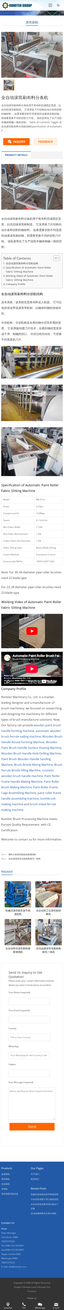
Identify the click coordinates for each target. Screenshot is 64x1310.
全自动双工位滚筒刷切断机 (48, 912)
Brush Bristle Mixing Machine (33, 765)
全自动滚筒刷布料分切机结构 (22, 263)
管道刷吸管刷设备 (9, 1193)
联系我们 (35, 1179)
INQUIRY (19, 142)
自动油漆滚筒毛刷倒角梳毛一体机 (25, 858)
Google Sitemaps (22, 1287)
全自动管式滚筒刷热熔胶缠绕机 (18, 950)
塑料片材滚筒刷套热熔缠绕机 (22, 854)
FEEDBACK (45, 142)
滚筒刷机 (32, 22)
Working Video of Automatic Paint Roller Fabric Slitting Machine (29, 278)
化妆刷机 (5, 1183)
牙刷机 (4, 1188)
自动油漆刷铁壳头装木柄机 (43, 1213)
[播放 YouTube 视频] (32, 631)
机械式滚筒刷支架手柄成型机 (18, 912)
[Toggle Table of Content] (55, 258)
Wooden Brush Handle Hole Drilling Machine (31, 753)
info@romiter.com (17, 1266)
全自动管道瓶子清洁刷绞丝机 (44, 1199)
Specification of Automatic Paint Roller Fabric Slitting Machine (28, 269)
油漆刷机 (5, 1174)
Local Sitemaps (38, 1287)
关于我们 (35, 1174)
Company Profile (15, 284)
